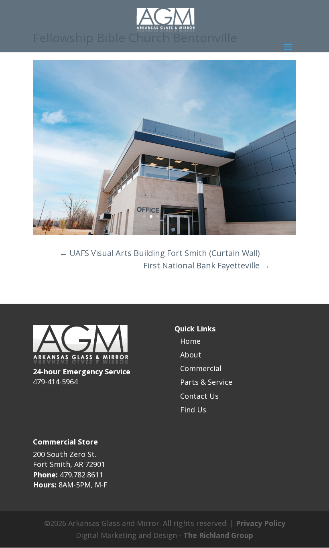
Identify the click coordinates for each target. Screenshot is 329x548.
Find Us (193, 409)
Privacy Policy (260, 523)
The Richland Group (218, 535)
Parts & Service (206, 382)
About (190, 354)
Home (190, 341)
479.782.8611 (81, 474)
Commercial (200, 368)
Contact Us (199, 396)
